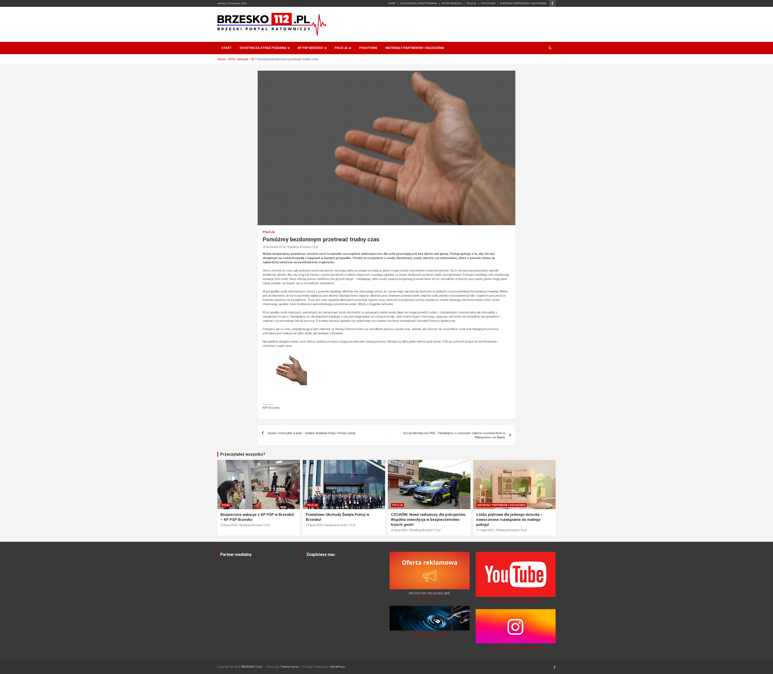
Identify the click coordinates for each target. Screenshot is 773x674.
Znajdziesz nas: (320, 554)
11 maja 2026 (485, 530)
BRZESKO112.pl (251, 667)
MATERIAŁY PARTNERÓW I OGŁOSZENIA (523, 3)
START (392, 3)
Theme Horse (289, 667)
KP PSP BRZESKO (452, 3)
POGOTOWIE (488, 3)
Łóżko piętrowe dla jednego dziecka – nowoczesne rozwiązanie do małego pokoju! (509, 519)
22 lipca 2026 (228, 525)
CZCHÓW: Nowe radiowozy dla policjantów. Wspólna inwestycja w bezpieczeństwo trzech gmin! (428, 519)
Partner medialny (236, 554)
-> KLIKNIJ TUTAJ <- (429, 597)
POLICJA (471, 3)
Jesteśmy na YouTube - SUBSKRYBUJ (515, 601)
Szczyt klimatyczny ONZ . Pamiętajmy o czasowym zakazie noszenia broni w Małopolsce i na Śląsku (454, 435)
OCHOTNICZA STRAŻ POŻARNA (418, 3)
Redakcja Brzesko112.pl (303, 247)
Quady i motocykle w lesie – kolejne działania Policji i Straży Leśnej (311, 433)
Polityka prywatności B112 (429, 634)
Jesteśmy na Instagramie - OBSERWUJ (515, 647)
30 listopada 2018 (274, 247)
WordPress (337, 667)
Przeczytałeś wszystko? (242, 454)
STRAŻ (226, 505)
